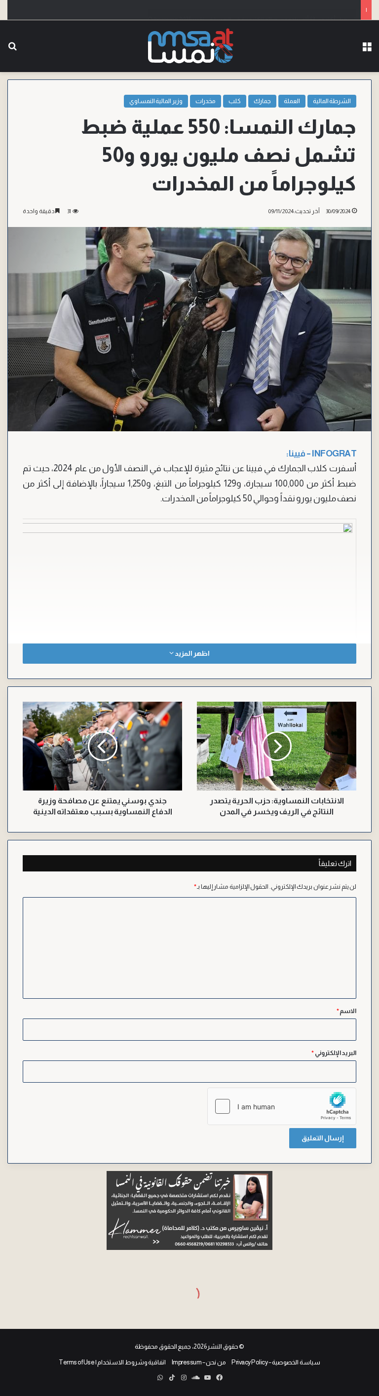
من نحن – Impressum (199, 1362)
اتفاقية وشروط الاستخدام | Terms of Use (112, 1362)
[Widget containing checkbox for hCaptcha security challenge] (281, 1106)
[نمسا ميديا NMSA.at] (189, 46)
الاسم (347, 1011)
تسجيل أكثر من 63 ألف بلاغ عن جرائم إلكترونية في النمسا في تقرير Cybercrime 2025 (252, 9)
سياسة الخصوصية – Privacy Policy (275, 1362)
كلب (234, 101)
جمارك (262, 101)
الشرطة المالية (332, 101)
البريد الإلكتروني (333, 1052)
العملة (292, 101)
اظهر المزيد (191, 653)
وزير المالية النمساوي (156, 101)
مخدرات (205, 101)
